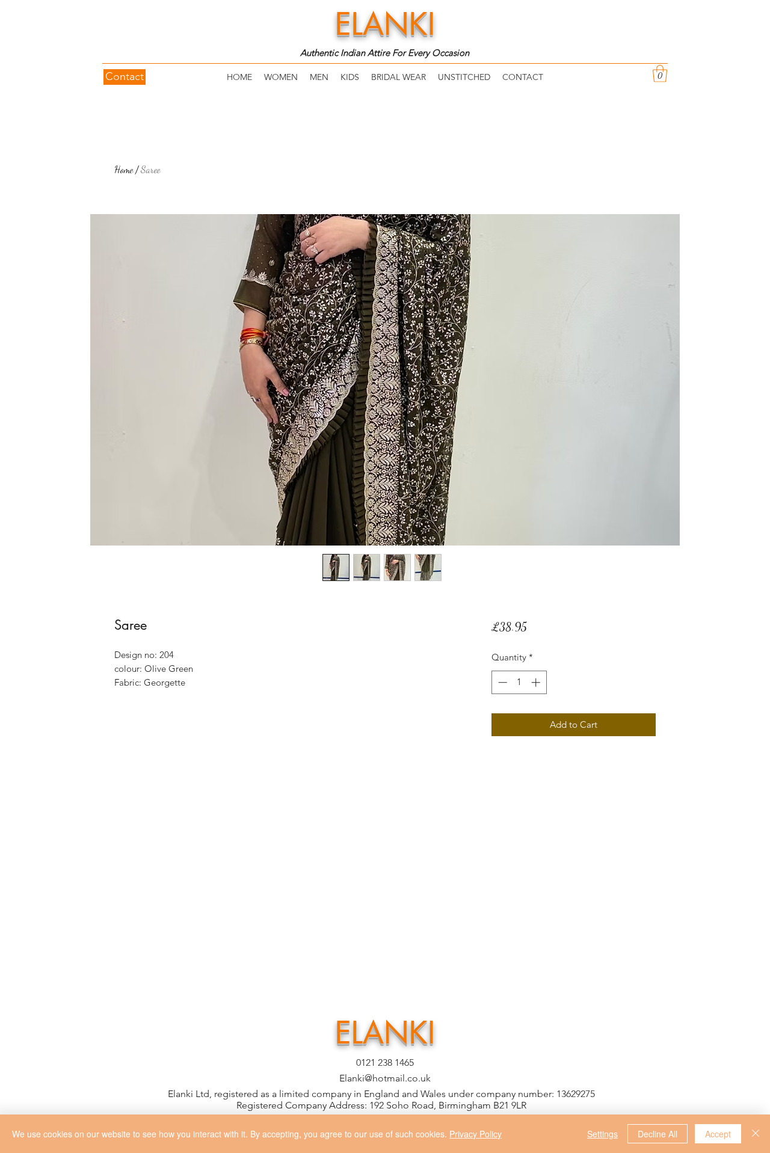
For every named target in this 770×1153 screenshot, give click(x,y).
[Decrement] (501, 682)
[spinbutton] (519, 682)
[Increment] (537, 682)
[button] (660, 73)
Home (123, 169)
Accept (718, 1134)
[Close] (755, 1133)
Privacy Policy (475, 1134)
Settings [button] (602, 1134)
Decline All (657, 1134)
